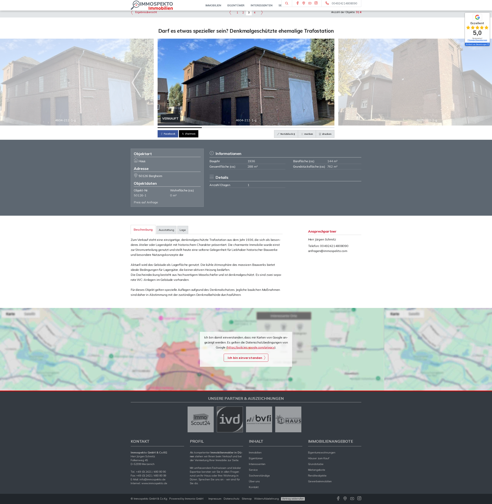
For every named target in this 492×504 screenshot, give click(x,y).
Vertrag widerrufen (293, 498)
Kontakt (253, 487)
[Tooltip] (488, 44)
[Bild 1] (180, 127)
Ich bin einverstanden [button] (245, 358)
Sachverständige (259, 475)
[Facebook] (297, 3)
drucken (326, 133)
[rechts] (261, 12)
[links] (230, 12)
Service (253, 470)
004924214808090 (344, 3)
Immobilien (255, 452)
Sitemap (247, 498)
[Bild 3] (268, 127)
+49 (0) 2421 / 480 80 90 (151, 471)
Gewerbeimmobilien (320, 481)
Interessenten (257, 464)
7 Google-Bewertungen (477, 40)
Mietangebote (316, 470)
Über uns (254, 481)
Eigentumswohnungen (322, 452)
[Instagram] (316, 3)
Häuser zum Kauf (318, 458)
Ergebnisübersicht (146, 12)
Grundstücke (316, 464)
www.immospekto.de (154, 483)
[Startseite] (157, 5)
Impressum (215, 498)
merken (308, 133)
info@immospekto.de (152, 479)
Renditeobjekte (317, 475)
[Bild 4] (312, 127)
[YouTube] (310, 3)
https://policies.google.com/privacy (251, 347)
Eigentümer (256, 458)
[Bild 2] (224, 127)
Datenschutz (231, 498)
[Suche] (286, 3)
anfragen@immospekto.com (327, 251)
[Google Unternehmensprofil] (303, 3)
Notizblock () (287, 133)
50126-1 (140, 195)
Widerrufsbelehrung (266, 498)
